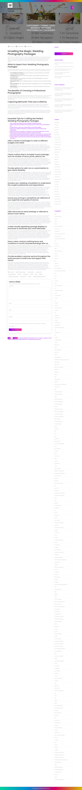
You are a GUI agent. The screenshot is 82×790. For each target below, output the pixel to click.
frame (56, 426)
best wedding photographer (60, 270)
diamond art (57, 362)
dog (55, 377)
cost (55, 330)
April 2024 (56, 191)
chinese (56, 305)
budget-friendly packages (20, 272)
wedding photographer (59, 752)
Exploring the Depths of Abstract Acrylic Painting (64, 66)
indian (56, 465)
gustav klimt (57, 438)
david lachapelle (58, 349)
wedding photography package (61, 759)
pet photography (58, 589)
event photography (58, 394)
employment (57, 386)
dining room (57, 372)
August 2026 (57, 122)
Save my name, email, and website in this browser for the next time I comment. (28, 323)
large (56, 498)
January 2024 (57, 199)
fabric (56, 396)
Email (10, 310)
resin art (56, 675)
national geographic (59, 557)
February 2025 (57, 166)
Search (57, 47)
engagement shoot (11, 274)
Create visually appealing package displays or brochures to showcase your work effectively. (30, 134)
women (56, 774)
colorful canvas (58, 322)
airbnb (56, 223)
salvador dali (57, 688)
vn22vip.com (57, 93)
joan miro (56, 488)
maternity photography (59, 527)
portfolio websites (58, 633)
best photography (58, 268)
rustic (56, 683)
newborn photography (59, 567)
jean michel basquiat (59, 483)
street (56, 703)
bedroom (56, 263)
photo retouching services (60, 606)
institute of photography (59, 470)
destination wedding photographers (62, 359)
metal (56, 535)
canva (56, 293)
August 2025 (57, 152)
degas (56, 354)
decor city (56, 352)
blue (55, 278)
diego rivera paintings (59, 367)
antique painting (58, 236)
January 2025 (57, 169)
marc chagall (57, 520)
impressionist (57, 463)
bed (55, 260)
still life (56, 700)
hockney (56, 451)
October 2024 (57, 176)
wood (56, 777)
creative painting (58, 340)
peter (56, 591)
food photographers (59, 421)
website (56, 747)
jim (55, 485)
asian (56, 248)
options (31, 274)
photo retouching (58, 604)
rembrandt (57, 666)
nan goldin (57, 554)
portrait (56, 636)
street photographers (59, 705)
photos (56, 624)
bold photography (58, 285)
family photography (58, 404)
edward (56, 382)
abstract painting (58, 216)
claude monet (57, 317)
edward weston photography (60, 384)
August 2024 (57, 181)
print (55, 653)
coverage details (30, 272)
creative (56, 337)
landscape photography (59, 495)
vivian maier (57, 732)
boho (56, 283)
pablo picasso (57, 577)
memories (19, 274)
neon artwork (57, 562)
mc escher (57, 532)
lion (55, 510)
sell (55, 693)
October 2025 (57, 147)
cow (55, 335)
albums (12, 272)
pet (55, 586)
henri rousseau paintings (59, 443)
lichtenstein (57, 507)
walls (56, 742)
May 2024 (56, 189)
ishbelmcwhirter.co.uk (15, 10)
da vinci (56, 342)
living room (57, 515)
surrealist (56, 710)
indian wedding (58, 468)
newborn (56, 564)
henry (56, 446)
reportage (57, 673)
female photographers (59, 416)
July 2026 (56, 124)
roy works (56, 680)
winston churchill (58, 772)
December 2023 (58, 201)
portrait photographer (59, 641)
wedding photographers (59, 754)
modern (56, 537)
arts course (57, 246)
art (55, 241)
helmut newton (57, 441)
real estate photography (59, 661)
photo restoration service (59, 601)
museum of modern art (59, 552)
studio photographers (59, 708)
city (55, 312)
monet (56, 542)
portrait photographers (59, 643)
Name (10, 303)
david (56, 347)
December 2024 (58, 171)
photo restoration (58, 599)
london (56, 517)
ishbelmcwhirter (58, 87)
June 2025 (57, 157)
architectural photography (60, 238)
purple (56, 658)
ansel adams (57, 231)
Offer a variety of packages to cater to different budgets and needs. (25, 123)
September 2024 (58, 179)
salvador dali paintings (59, 690)
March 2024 (57, 194)
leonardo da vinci (58, 505)
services (29, 276)
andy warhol (57, 228)
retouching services (58, 678)
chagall (56, 302)
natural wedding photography (60, 559)
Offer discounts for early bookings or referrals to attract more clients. (25, 132)
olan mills (56, 574)
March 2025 (57, 164)
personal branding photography (61, 584)
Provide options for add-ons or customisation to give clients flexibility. (25, 127)
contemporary (57, 325)
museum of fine (58, 549)
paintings (56, 582)
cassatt (56, 298)
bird (55, 273)
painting (56, 579)
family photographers (59, 401)
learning (56, 503)
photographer (57, 609)
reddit (56, 663)
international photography (60, 473)
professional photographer (13, 276)
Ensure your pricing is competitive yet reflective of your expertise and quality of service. (29, 131)
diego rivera (57, 364)
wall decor (57, 740)
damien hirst (57, 344)
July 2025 (56, 154)
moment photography (59, 540)
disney (56, 374)
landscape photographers (60, 493)
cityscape (56, 315)
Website (11, 316)
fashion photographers (59, 411)
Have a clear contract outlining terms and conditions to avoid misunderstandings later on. (30, 135)
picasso (56, 628)
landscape (57, 490)
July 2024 (56, 184)
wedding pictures (58, 762)
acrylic (56, 219)
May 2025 (56, 159)
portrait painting (58, 638)
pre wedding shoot (58, 651)
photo (56, 596)
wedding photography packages (39, 276)
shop (56, 695)
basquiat (56, 256)
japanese (56, 480)
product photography (59, 656)
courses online (57, 332)
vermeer (56, 730)
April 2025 (56, 162)
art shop (56, 243)
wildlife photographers (59, 769)
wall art (56, 737)
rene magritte (57, 670)
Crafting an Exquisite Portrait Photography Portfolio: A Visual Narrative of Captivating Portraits (64, 89)
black (56, 275)
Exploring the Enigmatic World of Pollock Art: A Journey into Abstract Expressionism (63, 69)
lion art (56, 512)
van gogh (56, 725)
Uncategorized (57, 722)
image (56, 461)
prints (36, 274)
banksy (56, 253)
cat (55, 300)
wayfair (56, 745)
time (55, 717)
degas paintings (58, 357)
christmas (56, 310)
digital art (56, 369)
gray (55, 433)
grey (55, 436)
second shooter (23, 276)
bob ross (56, 280)
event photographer (59, 391)
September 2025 (58, 149)
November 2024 (58, 174)
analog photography (59, 226)
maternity (56, 525)
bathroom (57, 258)
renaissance (57, 668)
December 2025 (58, 142)
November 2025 (58, 144)
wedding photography (59, 757)
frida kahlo (57, 428)
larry (55, 500)
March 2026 (57, 134)
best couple (57, 265)
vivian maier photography (60, 735)
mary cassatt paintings (59, 522)
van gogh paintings (58, 727)
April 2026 (56, 132)
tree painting (57, 720)
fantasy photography (59, 409)
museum (56, 547)
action (56, 221)
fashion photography (59, 414)
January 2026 (57, 139)
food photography (58, 423)
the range (56, 715)
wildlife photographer (59, 767)
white (56, 764)
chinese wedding (58, 307)
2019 (55, 214)
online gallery (25, 274)
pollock (56, 631)
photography (57, 611)
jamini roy (56, 478)
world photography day (59, 779)
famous (56, 406)
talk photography (58, 712)
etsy (55, 389)
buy (55, 288)
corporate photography (59, 327)
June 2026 (57, 127)
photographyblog (58, 621)
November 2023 (58, 204)
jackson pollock (58, 475)
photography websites (59, 619)
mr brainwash (57, 545)
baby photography (58, 251)
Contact (66, 7)
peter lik (56, 594)
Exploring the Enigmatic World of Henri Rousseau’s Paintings (62, 73)
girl (55, 431)
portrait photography (59, 646)
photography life (58, 614)
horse (56, 458)
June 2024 (57, 186)
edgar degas (57, 379)
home (56, 453)
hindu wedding (57, 448)
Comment (11, 286)
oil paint (56, 569)
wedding (56, 749)
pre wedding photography (60, 648)
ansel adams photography (60, 233)
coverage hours (39, 272)
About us (60, 7)
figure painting (57, 419)
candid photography (59, 290)
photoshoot (57, 626)
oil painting (57, 572)
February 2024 (57, 196)
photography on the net (59, 616)
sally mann (57, 685)
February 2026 (57, 137)
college (56, 320)
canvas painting (58, 295)
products (41, 274)
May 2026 (56, 129)
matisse (56, 530)
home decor (57, 456)
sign (55, 698)
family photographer (59, 399)
